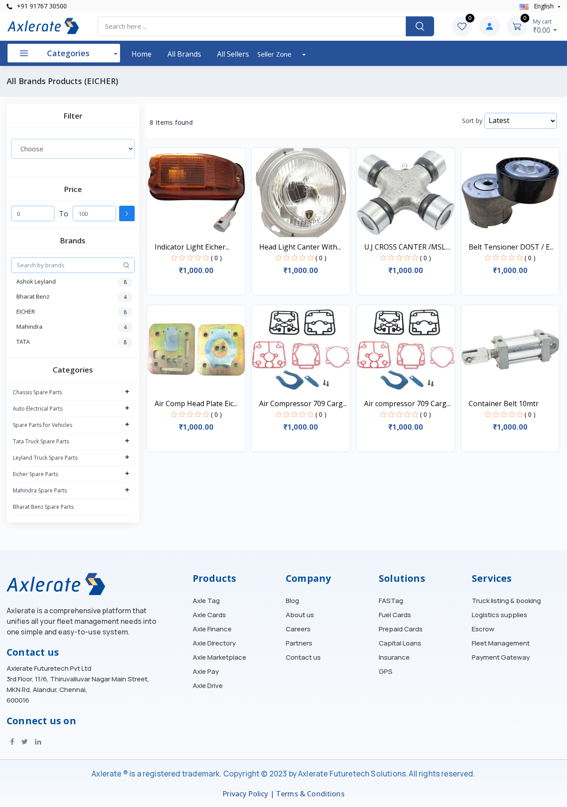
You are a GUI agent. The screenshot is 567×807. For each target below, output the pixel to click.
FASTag (391, 600)
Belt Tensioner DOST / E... (511, 247)
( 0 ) (216, 258)
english (543, 6)
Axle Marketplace (219, 657)
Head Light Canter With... (300, 247)
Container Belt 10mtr (504, 403)
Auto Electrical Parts (37, 408)
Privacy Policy (245, 794)
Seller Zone (275, 54)
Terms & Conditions (310, 794)
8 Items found (171, 123)
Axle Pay (206, 671)
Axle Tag (206, 600)
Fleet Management (501, 643)
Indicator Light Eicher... (192, 247)
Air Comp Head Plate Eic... (196, 403)
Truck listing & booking (506, 600)
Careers (298, 629)
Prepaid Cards (401, 629)
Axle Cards (209, 615)
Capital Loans (400, 643)
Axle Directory (214, 643)
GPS (385, 671)
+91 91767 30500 (41, 6)
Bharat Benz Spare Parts (43, 507)
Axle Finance (212, 629)
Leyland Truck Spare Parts (45, 457)
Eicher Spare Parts (35, 474)
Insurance (394, 657)
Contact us (303, 657)
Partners (299, 643)
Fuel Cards (395, 615)
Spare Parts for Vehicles (42, 425)
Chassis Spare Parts (37, 392)
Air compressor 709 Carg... (407, 403)
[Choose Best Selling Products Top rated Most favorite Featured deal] (73, 148)
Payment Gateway (501, 657)
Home (141, 54)
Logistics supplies (499, 615)
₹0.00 (542, 26)
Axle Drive (208, 685)
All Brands (184, 54)
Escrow (483, 629)
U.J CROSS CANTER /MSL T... (405, 247)
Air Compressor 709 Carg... (303, 403)
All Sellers (233, 54)
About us (300, 615)
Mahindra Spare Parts (40, 490)
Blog (292, 600)
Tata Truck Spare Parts (41, 441)
